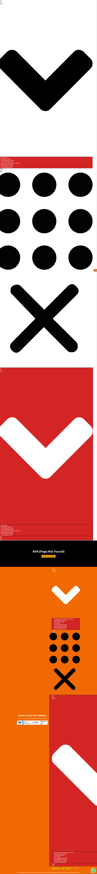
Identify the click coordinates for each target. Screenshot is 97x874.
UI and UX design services (6, 167)
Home (53, 568)
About (53, 570)
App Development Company (7, 164)
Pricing (53, 630)
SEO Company (4, 157)
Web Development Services (7, 166)
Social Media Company (6, 158)
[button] (64, 664)
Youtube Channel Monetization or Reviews (10, 163)
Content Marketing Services (7, 161)
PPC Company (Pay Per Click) (7, 160)
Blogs (53, 632)
